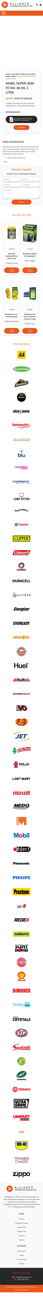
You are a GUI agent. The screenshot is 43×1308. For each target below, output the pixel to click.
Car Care (14, 74)
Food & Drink (21, 1227)
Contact (21, 1264)
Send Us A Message (21, 1273)
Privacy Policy (21, 1259)
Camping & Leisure (21, 1223)
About (21, 1255)
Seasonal (21, 1236)
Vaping (21, 1240)
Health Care (21, 1231)
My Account (21, 1251)
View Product (11, 270)
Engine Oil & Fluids (27, 74)
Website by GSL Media (21, 1290)
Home (8, 74)
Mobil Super (11, 76)
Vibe (21, 1132)
